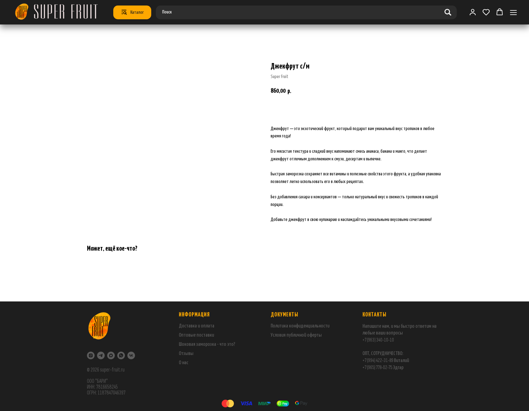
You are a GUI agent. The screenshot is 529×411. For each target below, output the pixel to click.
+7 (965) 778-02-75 (377, 367)
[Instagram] (91, 355)
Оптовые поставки (196, 335)
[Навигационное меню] (513, 12)
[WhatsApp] (121, 355)
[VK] (131, 355)
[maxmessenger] (111, 355)
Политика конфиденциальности (300, 326)
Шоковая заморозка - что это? (207, 344)
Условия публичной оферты (296, 335)
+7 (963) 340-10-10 (378, 340)
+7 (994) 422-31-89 (377, 360)
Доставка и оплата (196, 326)
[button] (486, 12)
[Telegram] (101, 355)
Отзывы (186, 353)
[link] (472, 12)
